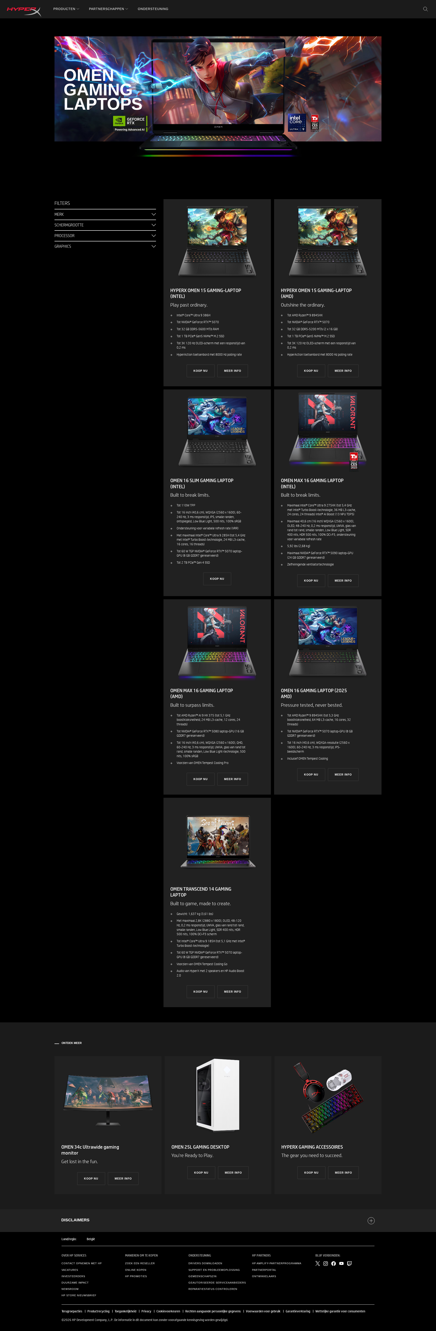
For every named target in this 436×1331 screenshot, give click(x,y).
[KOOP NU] (217, 292)
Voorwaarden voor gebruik (263, 1311)
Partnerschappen (106, 9)
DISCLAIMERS (75, 1220)
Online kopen (135, 1270)
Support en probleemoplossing (214, 1270)
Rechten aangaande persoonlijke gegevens (213, 1311)
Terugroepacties (72, 1311)
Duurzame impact (75, 1282)
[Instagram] (325, 1263)
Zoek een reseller (140, 1263)
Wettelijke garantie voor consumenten (340, 1311)
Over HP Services (74, 1255)
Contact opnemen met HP (82, 1263)
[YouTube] (341, 1263)
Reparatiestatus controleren (212, 1289)
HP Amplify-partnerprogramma (276, 1263)
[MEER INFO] (107, 1125)
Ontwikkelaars (264, 1276)
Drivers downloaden (205, 1263)
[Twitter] (317, 1263)
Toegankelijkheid (125, 1311)
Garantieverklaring (298, 1311)
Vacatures (70, 1270)
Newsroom (70, 1289)
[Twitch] (349, 1263)
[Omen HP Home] (24, 12)
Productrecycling (98, 1311)
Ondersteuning (153, 9)
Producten (64, 9)
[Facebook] (333, 1263)
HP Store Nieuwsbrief (79, 1295)
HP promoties (136, 1276)
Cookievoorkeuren (168, 1311)
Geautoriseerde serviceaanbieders (217, 1282)
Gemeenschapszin (202, 1276)
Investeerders (73, 1276)
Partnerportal (264, 1270)
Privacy (146, 1311)
